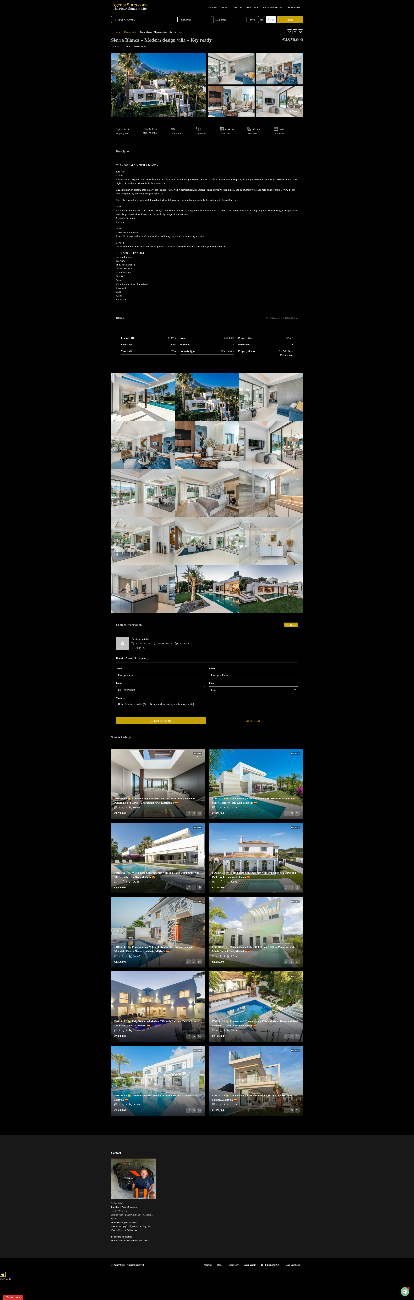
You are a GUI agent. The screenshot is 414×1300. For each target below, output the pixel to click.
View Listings (290, 625)
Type (252, 19)
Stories (225, 7)
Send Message (253, 720)
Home (117, 31)
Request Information (161, 720)
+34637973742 (143, 643)
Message (120, 698)
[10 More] (279, 101)
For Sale (117, 46)
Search (290, 19)
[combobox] (253, 689)
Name (119, 668)
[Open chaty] (405, 1291)
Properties (212, 7)
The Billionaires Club (272, 7)
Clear (271, 19)
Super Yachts (252, 7)
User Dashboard (293, 7)
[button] (289, 31)
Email (119, 683)
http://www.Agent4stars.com (124, 1222)
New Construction (136, 46)
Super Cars (237, 7)
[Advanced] (261, 19)
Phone (212, 668)
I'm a (212, 683)
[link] (158, 784)
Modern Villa (130, 31)
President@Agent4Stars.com (124, 1206)
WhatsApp (185, 643)
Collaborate (132, 1230)
